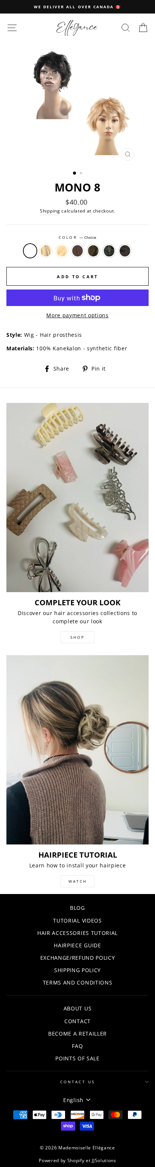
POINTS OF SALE (77, 1058)
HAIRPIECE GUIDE (77, 945)
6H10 (93, 251)
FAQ (77, 1045)
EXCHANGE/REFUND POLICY (77, 957)
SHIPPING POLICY (77, 970)
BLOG (77, 907)
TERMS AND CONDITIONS (77, 982)
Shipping (50, 211)
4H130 (125, 251)
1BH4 (109, 251)
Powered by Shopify (61, 1160)
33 (77, 251)
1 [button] (75, 173)
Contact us (77, 1081)
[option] (77, 7)
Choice (30, 251)
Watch (77, 881)
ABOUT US (77, 1008)
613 (61, 251)
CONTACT (77, 1021)
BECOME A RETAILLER (77, 1033)
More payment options (77, 315)
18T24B (46, 251)
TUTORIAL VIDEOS (77, 920)
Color (77, 237)
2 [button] (82, 174)
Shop (77, 637)
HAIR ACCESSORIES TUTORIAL (77, 932)
